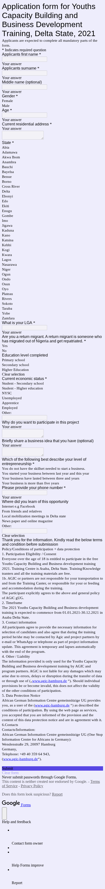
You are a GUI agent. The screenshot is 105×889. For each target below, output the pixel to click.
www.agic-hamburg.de (49, 681)
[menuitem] (57, 837)
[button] (52, 374)
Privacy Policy (32, 786)
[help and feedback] (4, 813)
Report (57, 794)
